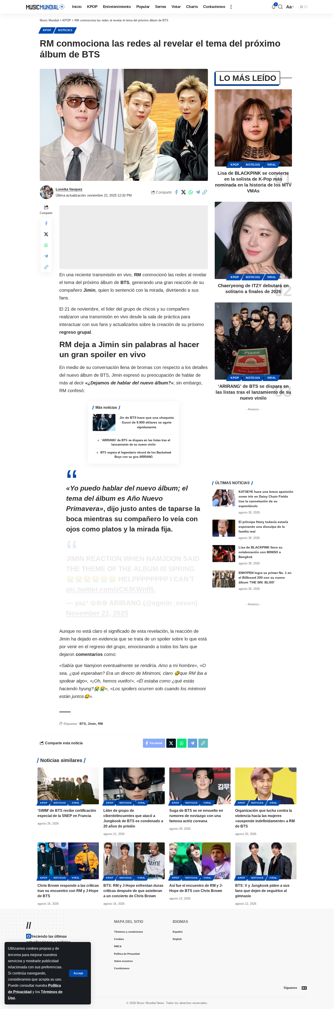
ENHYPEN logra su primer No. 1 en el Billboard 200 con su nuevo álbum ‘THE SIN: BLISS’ (265, 577)
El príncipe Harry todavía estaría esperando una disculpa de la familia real (263, 526)
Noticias (65, 30)
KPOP (47, 30)
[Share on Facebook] (176, 192)
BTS (83, 723)
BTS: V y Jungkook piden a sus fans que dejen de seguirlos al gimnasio (262, 891)
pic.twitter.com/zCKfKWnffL (110, 589)
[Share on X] (183, 192)
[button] (78, 973)
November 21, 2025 (97, 613)
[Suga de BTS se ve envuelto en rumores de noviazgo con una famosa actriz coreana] (200, 785)
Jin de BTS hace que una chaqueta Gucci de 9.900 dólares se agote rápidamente (147, 422)
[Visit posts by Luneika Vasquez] (46, 192)
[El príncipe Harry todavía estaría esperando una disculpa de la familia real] (223, 528)
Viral (271, 164)
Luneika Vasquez (69, 189)
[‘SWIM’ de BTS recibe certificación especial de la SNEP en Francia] (68, 785)
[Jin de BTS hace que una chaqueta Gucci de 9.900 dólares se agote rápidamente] (104, 422)
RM (100, 723)
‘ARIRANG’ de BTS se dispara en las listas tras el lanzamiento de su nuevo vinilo (253, 392)
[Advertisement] (133, 237)
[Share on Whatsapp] (190, 192)
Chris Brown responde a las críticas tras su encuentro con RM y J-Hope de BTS (68, 891)
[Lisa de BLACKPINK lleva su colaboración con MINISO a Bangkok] (223, 553)
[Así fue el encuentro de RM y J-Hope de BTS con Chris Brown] (200, 860)
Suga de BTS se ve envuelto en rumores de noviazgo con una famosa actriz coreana (196, 816)
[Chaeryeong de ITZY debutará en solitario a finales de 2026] (253, 240)
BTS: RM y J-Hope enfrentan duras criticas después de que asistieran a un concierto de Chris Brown (133, 891)
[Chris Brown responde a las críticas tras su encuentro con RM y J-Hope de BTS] (68, 860)
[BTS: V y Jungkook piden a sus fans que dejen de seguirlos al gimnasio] (266, 860)
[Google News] (304, 988)
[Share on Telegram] (197, 192)
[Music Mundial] (45, 7)
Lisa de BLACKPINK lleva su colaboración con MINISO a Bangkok (260, 552)
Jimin (92, 723)
